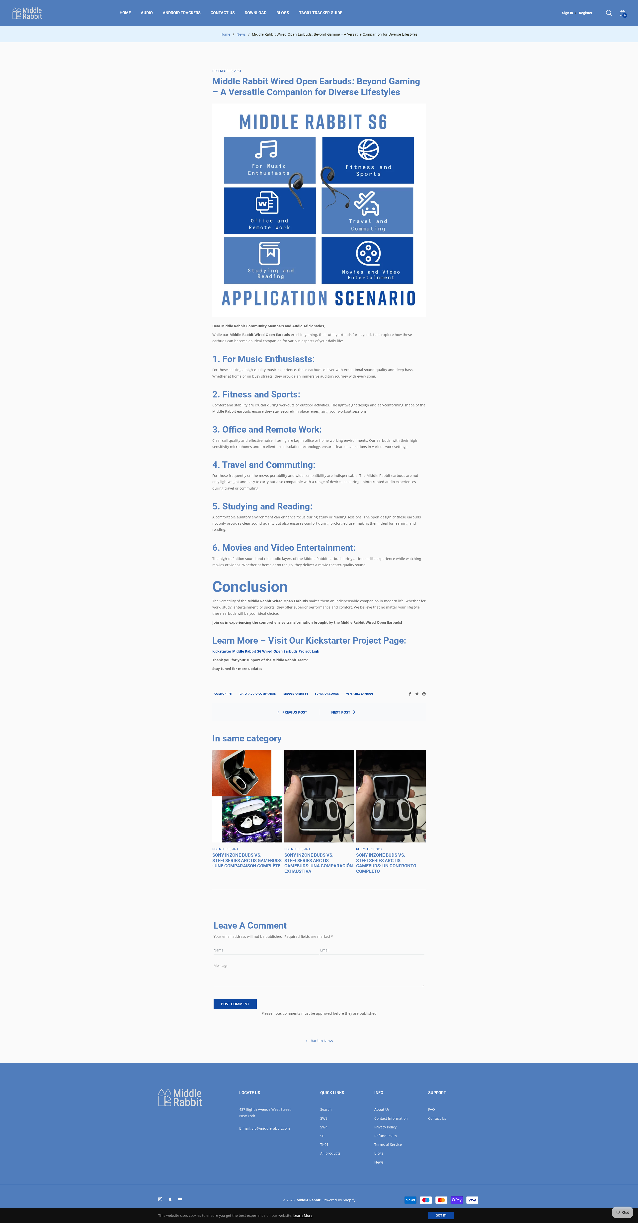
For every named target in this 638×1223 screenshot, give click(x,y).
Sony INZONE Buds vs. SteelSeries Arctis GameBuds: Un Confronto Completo (386, 863)
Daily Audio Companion (257, 693)
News (241, 34)
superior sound (327, 693)
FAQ (431, 1109)
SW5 (323, 1118)
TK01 (324, 1144)
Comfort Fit (223, 693)
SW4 (323, 1127)
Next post (340, 712)
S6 (322, 1135)
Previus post (294, 712)
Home (225, 34)
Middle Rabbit (308, 1200)
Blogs (378, 1153)
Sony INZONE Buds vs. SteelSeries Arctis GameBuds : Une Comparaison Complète (247, 860)
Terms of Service (388, 1144)
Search (326, 1109)
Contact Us (437, 1118)
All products (330, 1153)
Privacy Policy (385, 1127)
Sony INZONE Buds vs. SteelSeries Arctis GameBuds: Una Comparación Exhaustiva (318, 863)
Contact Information (391, 1118)
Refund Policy (385, 1135)
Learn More (303, 1215)
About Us (382, 1109)
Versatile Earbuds (359, 693)
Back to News (322, 1041)
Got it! (441, 1215)
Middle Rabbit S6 (295, 693)
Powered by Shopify (338, 1200)
